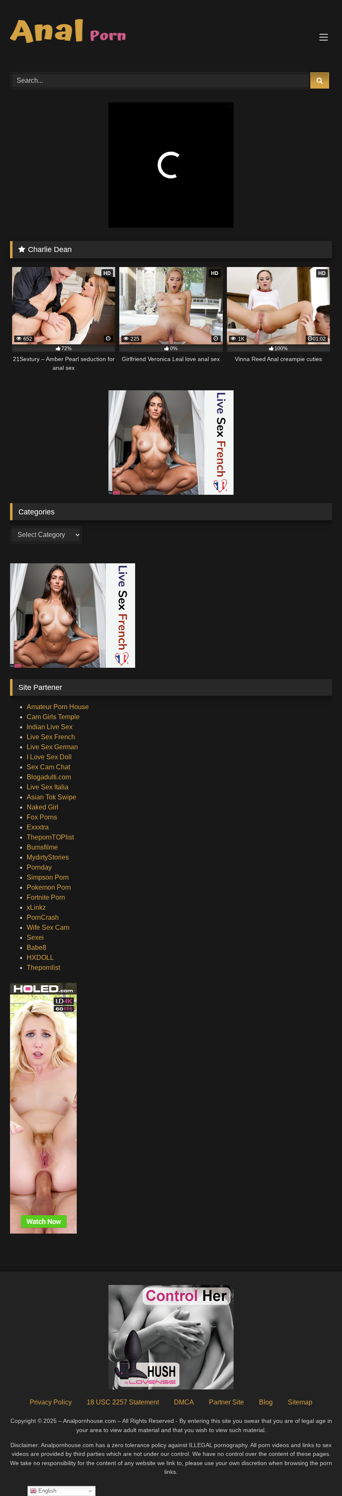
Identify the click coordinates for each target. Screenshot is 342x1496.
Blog (266, 1402)
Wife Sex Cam (48, 927)
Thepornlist (43, 967)
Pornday (39, 867)
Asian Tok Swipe (51, 797)
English (46, 1491)
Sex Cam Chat (48, 767)
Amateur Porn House (58, 706)
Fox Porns (42, 817)
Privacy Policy (51, 1402)
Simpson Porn (48, 877)
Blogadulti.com (49, 777)
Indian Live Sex (50, 726)
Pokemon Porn (49, 887)
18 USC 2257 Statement (123, 1402)
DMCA (184, 1402)
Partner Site (226, 1402)
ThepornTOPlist (50, 837)
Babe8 (36, 947)
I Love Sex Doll (49, 757)
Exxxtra (38, 827)
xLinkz (36, 907)
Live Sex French (51, 736)
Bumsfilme (42, 847)
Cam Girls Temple (53, 716)
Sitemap (300, 1402)
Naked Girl (42, 807)
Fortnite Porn (46, 897)
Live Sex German (52, 747)
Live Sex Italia (47, 787)
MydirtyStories (48, 857)
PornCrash (43, 917)
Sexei (35, 937)
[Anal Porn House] (171, 33)
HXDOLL (40, 957)
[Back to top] (316, 1471)
